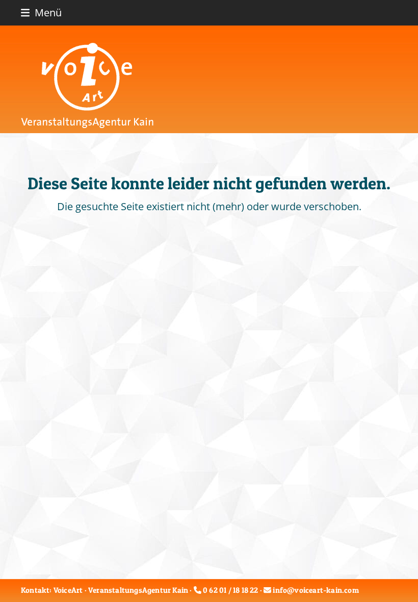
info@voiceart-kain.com (315, 590)
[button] (41, 12)
